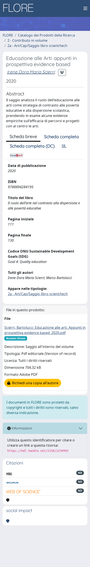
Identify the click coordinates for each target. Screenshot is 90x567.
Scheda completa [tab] (61, 136)
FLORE (8, 35)
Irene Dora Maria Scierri (30, 72)
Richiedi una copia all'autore (34, 383)
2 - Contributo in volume (27, 40)
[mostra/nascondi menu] (85, 8)
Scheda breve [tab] (23, 136)
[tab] (64, 146)
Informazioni (21, 428)
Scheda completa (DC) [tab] (32, 146)
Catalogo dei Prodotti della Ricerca (46, 35)
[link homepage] (20, 8)
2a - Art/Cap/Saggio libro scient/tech (37, 45)
